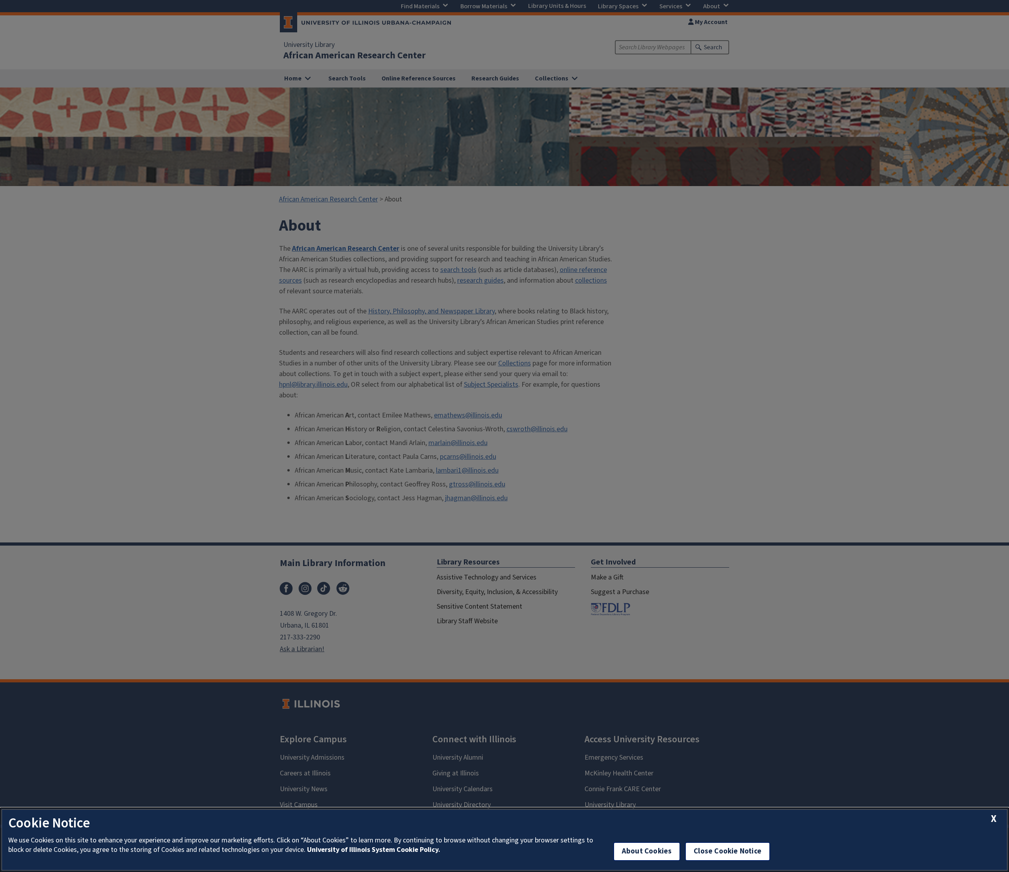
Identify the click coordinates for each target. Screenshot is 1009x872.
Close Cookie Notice (727, 851)
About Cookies (647, 851)
